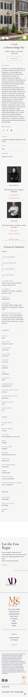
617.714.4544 (14, 640)
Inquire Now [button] (14, 58)
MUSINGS (14, 623)
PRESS (14, 621)
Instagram (14, 644)
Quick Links (5, 687)
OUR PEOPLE (14, 618)
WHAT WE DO (14, 616)
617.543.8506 (14, 195)
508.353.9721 (14, 230)
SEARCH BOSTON (14, 611)
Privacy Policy (19, 692)
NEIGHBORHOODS (14, 614)
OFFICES (14, 625)
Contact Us (4, 564)
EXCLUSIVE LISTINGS (14, 609)
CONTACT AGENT (14, 239)
